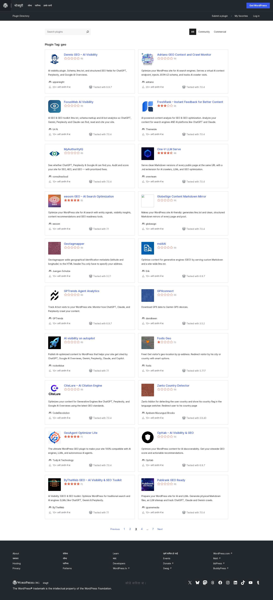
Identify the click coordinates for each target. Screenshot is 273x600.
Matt (217, 558)
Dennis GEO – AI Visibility (80, 54)
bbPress (219, 563)
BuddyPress (221, 568)
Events (166, 558)
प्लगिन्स (65, 563)
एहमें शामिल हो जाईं (170, 553)
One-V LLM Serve (169, 149)
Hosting (17, 563)
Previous (115, 529)
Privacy (16, 568)
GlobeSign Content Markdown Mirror (181, 196)
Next (160, 529)
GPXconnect (165, 291)
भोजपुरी (45, 583)
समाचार (15, 558)
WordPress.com (222, 553)
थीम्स (65, 558)
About (16, 553)
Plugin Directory (21, 16)
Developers (119, 563)
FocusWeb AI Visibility (78, 102)
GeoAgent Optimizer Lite (80, 432)
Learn (116, 553)
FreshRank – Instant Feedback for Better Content (190, 102)
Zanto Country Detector (173, 385)
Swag (167, 568)
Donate (168, 563)
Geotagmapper (74, 243)
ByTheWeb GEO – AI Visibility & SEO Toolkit (93, 480)
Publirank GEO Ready (171, 480)
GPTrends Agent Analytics (81, 291)
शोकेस (65, 553)
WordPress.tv (121, 568)
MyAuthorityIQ (73, 149)
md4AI (161, 243)
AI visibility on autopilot (79, 338)
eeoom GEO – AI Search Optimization (89, 196)
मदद (114, 558)
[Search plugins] (88, 32)
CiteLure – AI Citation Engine (83, 385)
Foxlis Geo (164, 338)
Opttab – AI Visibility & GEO (175, 432)
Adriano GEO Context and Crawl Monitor (184, 54)
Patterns (67, 568)
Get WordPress (258, 5)
